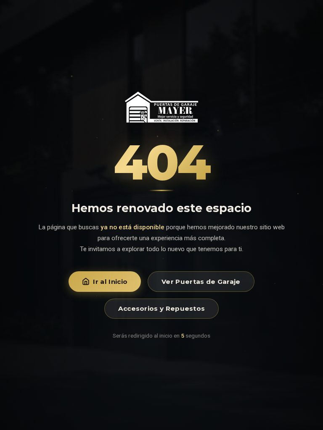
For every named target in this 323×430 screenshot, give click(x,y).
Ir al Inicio (110, 282)
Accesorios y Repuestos (161, 308)
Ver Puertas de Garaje (201, 282)
